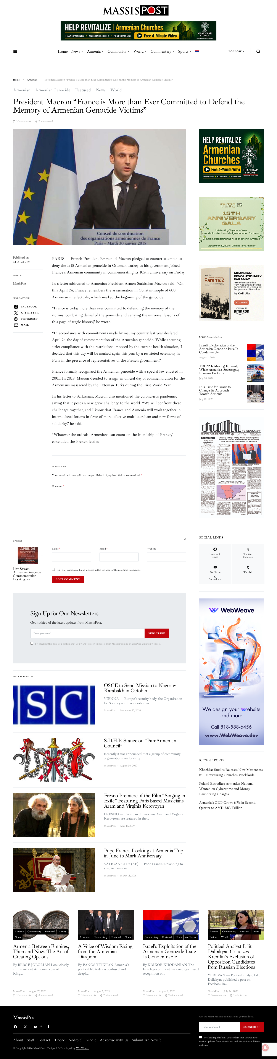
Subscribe (156, 633)
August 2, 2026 (207, 357)
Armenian (32, 79)
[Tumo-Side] (231, 223)
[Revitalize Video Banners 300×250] (231, 155)
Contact (43, 1040)
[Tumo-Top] (138, 30)
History (62, 931)
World (138, 51)
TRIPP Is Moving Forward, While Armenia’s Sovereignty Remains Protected (219, 369)
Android (75, 1040)
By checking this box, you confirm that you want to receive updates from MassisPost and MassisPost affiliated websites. (98, 643)
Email (104, 548)
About (18, 1040)
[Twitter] (25, 1026)
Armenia (94, 51)
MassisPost (19, 283)
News (75, 51)
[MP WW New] (231, 671)
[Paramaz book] (231, 293)
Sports (183, 51)
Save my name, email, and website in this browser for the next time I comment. (99, 570)
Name (56, 548)
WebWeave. (82, 1048)
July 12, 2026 (206, 399)
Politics (213, 937)
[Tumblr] (48, 1026)
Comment (58, 486)
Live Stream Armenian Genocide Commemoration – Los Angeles (27, 574)
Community (117, 51)
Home (63, 51)
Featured (83, 90)
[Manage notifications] (265, 1047)
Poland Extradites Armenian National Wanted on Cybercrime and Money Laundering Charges (226, 788)
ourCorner (190, 937)
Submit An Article (146, 1040)
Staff (30, 1040)
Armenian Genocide (52, 90)
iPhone (59, 1040)
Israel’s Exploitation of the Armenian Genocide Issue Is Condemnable (218, 348)
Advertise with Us (114, 1040)
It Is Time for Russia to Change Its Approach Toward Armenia (214, 390)
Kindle (90, 1040)
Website (151, 548)
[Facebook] (15, 1026)
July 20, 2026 (206, 378)
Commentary (161, 51)
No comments (23, 121)
